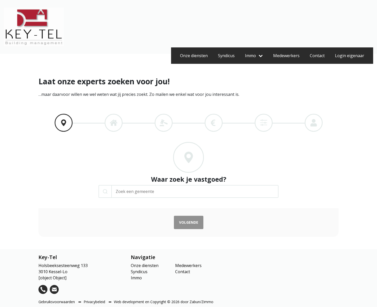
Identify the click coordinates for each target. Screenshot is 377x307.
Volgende (188, 222)
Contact (317, 55)
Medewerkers (286, 55)
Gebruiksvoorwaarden (57, 301)
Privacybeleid (95, 301)
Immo (250, 55)
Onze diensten (194, 55)
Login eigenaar (349, 55)
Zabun (195, 301)
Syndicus (226, 55)
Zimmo (207, 301)
